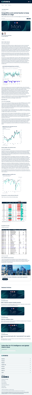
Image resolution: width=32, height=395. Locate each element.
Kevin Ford (6, 35)
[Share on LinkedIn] (28, 18)
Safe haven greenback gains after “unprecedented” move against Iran (15, 337)
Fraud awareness (4, 383)
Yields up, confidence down (7, 319)
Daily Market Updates (5, 9)
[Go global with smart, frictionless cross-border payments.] (16, 270)
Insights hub (4, 364)
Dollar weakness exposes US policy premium (11, 302)
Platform (3, 362)
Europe (3, 39)
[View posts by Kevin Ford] (3, 34)
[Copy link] (27, 18)
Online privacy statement (5, 384)
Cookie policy (4, 386)
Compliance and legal (5, 379)
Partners (3, 366)
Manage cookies (4, 387)
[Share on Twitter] (29, 18)
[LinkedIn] (2, 377)
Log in (3, 372)
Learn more (5, 279)
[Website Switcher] (29, 1)
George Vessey (9, 35)
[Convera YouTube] (8, 377)
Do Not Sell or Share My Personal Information (18, 393)
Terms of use (3, 380)
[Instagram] (4, 377)
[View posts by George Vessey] (5, 34)
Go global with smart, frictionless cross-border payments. (15, 277)
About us (3, 370)
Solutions (3, 358)
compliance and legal (4, 393)
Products (3, 360)
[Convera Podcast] (6, 377)
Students (3, 368)
